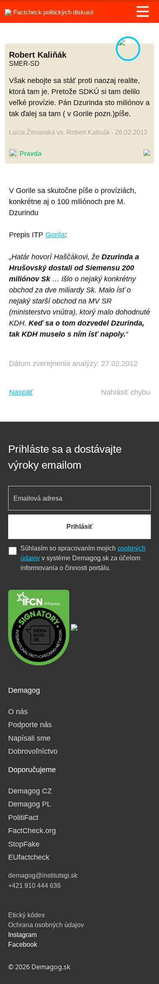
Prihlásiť (79, 526)
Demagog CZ (30, 791)
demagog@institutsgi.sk (42, 875)
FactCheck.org (32, 831)
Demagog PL (29, 804)
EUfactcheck (28, 857)
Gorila (55, 235)
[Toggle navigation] (142, 11)
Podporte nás (30, 725)
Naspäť (21, 392)
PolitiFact (23, 817)
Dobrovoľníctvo (32, 751)
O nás (18, 712)
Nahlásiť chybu (125, 392)
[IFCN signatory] (38, 626)
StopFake (24, 844)
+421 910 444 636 (34, 885)
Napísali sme (29, 738)
